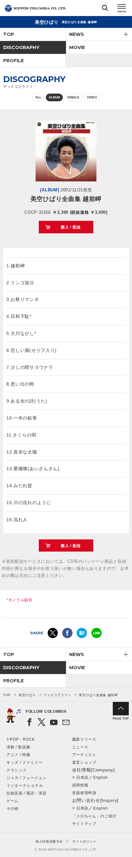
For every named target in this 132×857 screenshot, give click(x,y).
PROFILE (13, 60)
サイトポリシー (84, 841)
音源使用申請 (84, 793)
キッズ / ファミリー (24, 762)
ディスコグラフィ (57, 695)
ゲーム (12, 801)
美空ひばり (27, 695)
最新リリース (84, 739)
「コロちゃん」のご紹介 (94, 816)
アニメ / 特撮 (18, 755)
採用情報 (80, 785)
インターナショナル (24, 785)
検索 (105, 9)
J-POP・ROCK (20, 739)
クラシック (16, 770)
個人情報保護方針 (49, 841)
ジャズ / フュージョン (26, 778)
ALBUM (54, 97)
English (100, 777)
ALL (38, 97)
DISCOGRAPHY (21, 47)
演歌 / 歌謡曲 (18, 747)
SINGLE (73, 97)
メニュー (122, 9)
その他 (12, 808)
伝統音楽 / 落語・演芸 (26, 793)
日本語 (82, 777)
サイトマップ (84, 823)
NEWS (76, 34)
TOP (8, 34)
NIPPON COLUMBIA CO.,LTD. (35, 8)
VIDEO (92, 97)
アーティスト (84, 755)
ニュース (80, 747)
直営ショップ (84, 762)
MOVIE (77, 47)
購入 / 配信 (71, 227)
